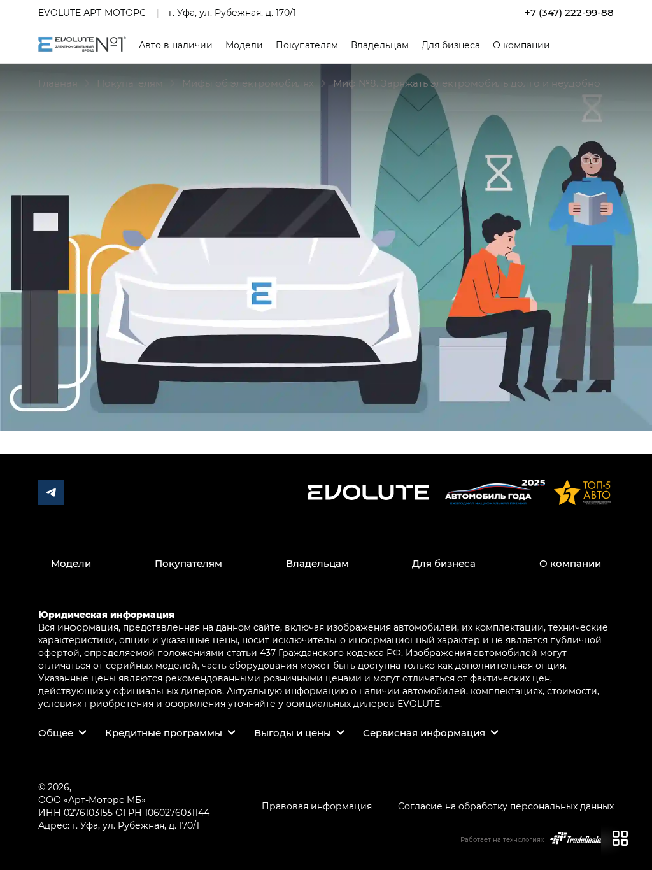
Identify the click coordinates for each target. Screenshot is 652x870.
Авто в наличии (176, 45)
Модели (244, 45)
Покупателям (307, 45)
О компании (521, 45)
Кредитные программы (163, 732)
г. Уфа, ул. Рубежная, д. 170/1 (232, 12)
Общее (55, 732)
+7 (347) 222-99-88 (569, 12)
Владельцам (380, 45)
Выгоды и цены (292, 732)
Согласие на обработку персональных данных (506, 806)
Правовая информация (317, 806)
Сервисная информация (424, 732)
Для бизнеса (451, 45)
